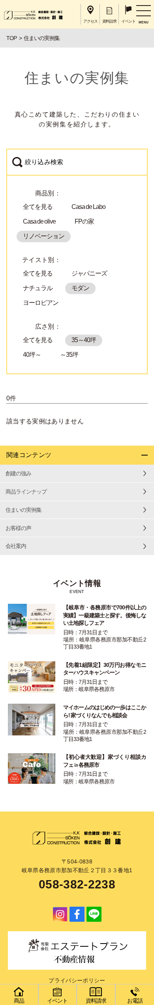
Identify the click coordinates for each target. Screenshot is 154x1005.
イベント (57, 1000)
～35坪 (69, 354)
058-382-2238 (77, 884)
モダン (80, 288)
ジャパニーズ (89, 273)
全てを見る (38, 206)
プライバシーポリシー (77, 980)
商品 (19, 1000)
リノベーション (43, 236)
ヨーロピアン (40, 302)
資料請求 (96, 1000)
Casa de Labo (88, 206)
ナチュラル (38, 288)
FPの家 (84, 221)
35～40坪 (83, 340)
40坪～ (32, 354)
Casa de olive (39, 221)
